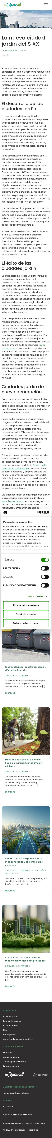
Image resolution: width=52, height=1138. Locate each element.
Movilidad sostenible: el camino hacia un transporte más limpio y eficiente (23, 763)
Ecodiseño (8, 1052)
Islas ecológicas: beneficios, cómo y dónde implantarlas (25, 668)
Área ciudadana (11, 1057)
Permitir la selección (26, 614)
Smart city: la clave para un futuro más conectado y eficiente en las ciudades (24, 862)
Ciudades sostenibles (14, 50)
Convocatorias (10, 1025)
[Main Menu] (46, 5)
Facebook (5, 1114)
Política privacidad (12, 1123)
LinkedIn (15, 1114)
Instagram (20, 1114)
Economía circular (12, 1021)
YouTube (25, 1114)
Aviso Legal (40, 1123)
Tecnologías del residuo (14, 1061)
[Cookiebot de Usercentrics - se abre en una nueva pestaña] (37, 512)
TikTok (30, 1114)
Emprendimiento (11, 1066)
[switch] (45, 568)
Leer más (10, 692)
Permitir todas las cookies (26, 605)
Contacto (8, 1106)
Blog (5, 1030)
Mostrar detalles (36, 596)
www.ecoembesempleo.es (16, 1093)
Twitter (10, 1114)
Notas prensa (9, 1034)
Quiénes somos (10, 1016)
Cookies (28, 1123)
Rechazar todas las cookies (26, 623)
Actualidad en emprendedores (18, 1039)
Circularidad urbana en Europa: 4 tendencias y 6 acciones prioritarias (25, 959)
